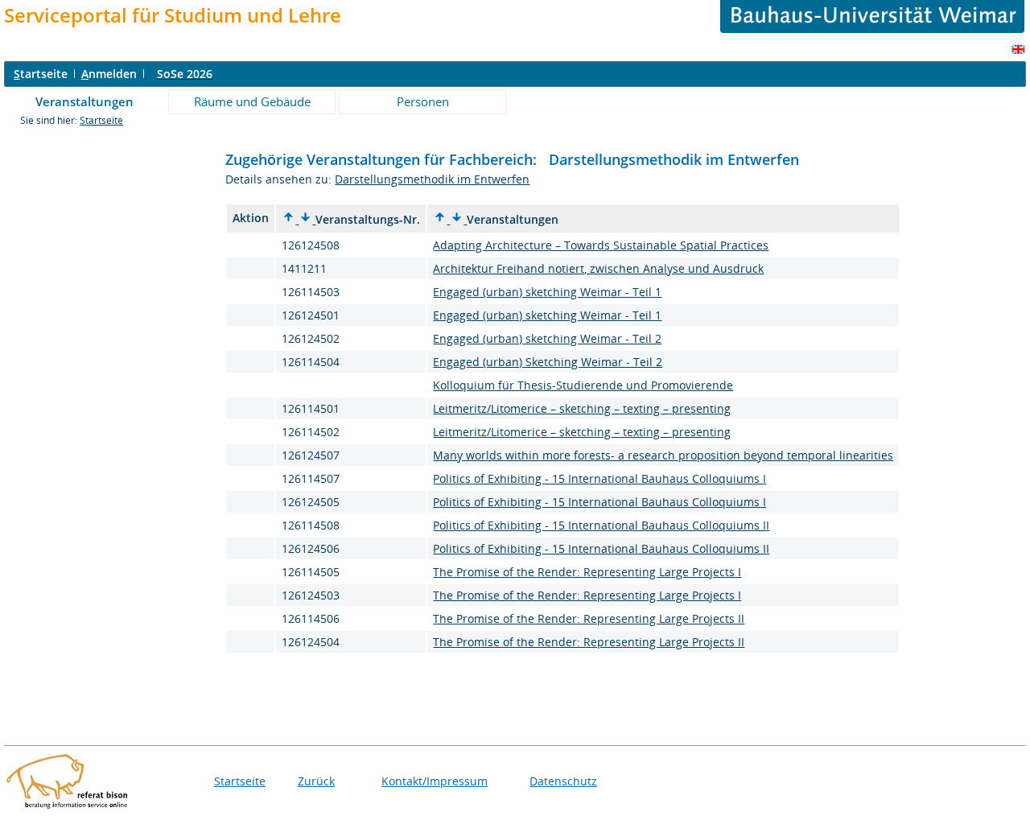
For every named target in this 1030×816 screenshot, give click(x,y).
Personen (423, 101)
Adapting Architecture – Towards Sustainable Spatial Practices (600, 245)
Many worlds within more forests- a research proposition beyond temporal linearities (663, 455)
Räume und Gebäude (252, 101)
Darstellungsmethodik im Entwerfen (432, 179)
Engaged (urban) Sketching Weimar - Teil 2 (547, 361)
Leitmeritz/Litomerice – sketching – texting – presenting (582, 408)
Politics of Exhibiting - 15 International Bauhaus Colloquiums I (599, 478)
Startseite (101, 120)
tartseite (41, 73)
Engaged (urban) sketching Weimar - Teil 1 (547, 291)
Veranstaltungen (84, 101)
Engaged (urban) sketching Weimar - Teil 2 (547, 338)
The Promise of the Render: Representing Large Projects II (588, 618)
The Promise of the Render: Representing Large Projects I (587, 571)
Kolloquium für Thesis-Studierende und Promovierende (583, 385)
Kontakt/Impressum (434, 781)
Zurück (316, 781)
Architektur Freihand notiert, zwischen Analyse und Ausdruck (598, 268)
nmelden (109, 73)
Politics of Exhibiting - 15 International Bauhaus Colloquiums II (601, 525)
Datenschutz (563, 781)
